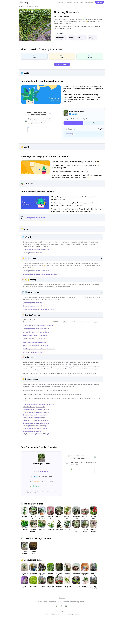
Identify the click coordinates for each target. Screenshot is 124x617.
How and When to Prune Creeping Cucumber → (38, 309)
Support (47, 614)
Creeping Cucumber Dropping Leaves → (36, 412)
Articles (69, 2)
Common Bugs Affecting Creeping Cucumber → (38, 404)
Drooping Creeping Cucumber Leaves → (36, 409)
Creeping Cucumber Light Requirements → (37, 271)
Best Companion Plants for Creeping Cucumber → (39, 349)
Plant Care (61, 2)
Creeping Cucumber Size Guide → (34, 306)
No (73, 123)
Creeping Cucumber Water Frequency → (36, 249)
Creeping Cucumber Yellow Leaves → (35, 428)
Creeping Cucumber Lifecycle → (33, 302)
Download (99, 2)
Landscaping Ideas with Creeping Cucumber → (38, 332)
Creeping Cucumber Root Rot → (33, 253)
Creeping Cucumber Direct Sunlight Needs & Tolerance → (41, 274)
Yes (94, 123)
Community (89, 2)
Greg (64, 99)
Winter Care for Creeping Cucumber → (35, 345)
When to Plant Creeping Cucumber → (35, 335)
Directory (77, 614)
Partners (53, 614)
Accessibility (70, 614)
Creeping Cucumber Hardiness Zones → (36, 328)
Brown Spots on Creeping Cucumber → (35, 420)
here (95, 322)
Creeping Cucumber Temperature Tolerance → (38, 325)
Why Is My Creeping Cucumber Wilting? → (36, 434)
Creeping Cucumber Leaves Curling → (35, 426)
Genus (71, 37)
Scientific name (60, 37)
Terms (63, 614)
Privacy (58, 614)
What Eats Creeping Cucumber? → (34, 407)
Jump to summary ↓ (62, 64)
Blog (81, 2)
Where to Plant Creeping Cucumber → (35, 342)
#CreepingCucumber (34, 217)
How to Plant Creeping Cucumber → (34, 339)
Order (90, 37)
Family (79, 37)
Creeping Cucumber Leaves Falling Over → (36, 423)
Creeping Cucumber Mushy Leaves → (35, 415)
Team (76, 2)
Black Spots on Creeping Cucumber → (35, 417)
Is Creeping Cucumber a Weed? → (34, 352)
